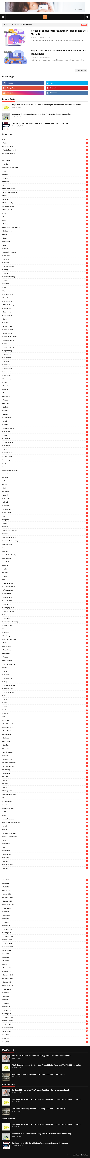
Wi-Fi (45, 847)
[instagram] (23, 93)
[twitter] (67, 83)
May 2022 (45, 1042)
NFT (45, 579)
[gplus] (23, 88)
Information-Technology (45, 470)
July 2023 (45, 992)
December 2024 (45, 936)
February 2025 (45, 929)
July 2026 (45, 880)
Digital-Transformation (45, 336)
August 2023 (45, 989)
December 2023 (45, 975)
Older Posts (81, 70)
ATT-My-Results (45, 210)
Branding (45, 259)
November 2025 (45, 897)
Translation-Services (45, 794)
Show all (84, 25)
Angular (45, 178)
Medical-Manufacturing (45, 541)
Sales (45, 699)
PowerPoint (45, 653)
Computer (45, 273)
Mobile (45, 551)
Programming (45, 660)
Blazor (45, 238)
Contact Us (84, 1155)
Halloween (45, 432)
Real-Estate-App (45, 678)
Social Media (45, 731)
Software (45, 738)
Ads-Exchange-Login (45, 150)
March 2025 (45, 926)
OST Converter (45, 600)
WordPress (45, 850)
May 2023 (45, 999)
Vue (45, 815)
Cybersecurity (45, 301)
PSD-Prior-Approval (45, 664)
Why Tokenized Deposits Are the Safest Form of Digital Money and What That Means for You (46, 105)
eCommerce (45, 358)
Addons (45, 143)
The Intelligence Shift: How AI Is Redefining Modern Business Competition (40, 123)
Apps (45, 196)
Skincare (45, 720)
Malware (45, 527)
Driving (45, 343)
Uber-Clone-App (45, 801)
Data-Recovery (45, 308)
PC (45, 615)
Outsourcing (45, 604)
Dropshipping (45, 351)
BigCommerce (45, 231)
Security (45, 706)
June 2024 (45, 954)
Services (45, 713)
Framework (45, 396)
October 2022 (45, 1024)
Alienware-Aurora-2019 (45, 167)
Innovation (45, 474)
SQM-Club (45, 748)
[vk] (67, 93)
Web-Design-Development (45, 822)
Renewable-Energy (45, 685)
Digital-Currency (45, 326)
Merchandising (45, 544)
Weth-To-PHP (45, 840)
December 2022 (45, 1017)
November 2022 (45, 1021)
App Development (45, 189)
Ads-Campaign (45, 146)
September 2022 (45, 1028)
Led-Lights (45, 498)
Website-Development (45, 836)
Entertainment (45, 368)
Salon (45, 703)
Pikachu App (45, 636)
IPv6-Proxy (45, 491)
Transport (45, 798)
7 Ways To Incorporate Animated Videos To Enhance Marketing (59, 32)
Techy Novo (35, 37)
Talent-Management (45, 762)
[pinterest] (67, 88)
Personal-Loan (45, 625)
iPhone (45, 484)
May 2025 (45, 918)
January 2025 (45, 933)
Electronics (45, 365)
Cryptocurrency (45, 294)
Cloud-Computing (45, 266)
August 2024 (45, 950)
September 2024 (45, 947)
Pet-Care (45, 629)
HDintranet (45, 439)
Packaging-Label (45, 608)
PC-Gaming (45, 618)
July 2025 (45, 911)
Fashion (45, 389)
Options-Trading (45, 597)
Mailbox (45, 523)
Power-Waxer (45, 650)
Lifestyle (45, 502)
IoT (45, 481)
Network (45, 572)
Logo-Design (45, 512)
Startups (45, 755)
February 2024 (45, 968)
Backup (45, 224)
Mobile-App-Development (45, 555)
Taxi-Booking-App (45, 766)
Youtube (45, 868)
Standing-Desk (45, 752)
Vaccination (45, 805)
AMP (45, 171)
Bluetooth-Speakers (45, 252)
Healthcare (45, 446)
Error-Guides (45, 372)
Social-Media (45, 734)
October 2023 (45, 982)
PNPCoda (45, 643)
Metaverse (45, 548)
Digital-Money (45, 333)
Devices (45, 319)
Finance (45, 393)
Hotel (45, 463)
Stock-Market (45, 759)
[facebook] (23, 83)
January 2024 (45, 971)
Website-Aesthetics (45, 833)
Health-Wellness (45, 442)
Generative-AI (45, 417)
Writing (45, 861)
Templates (45, 773)
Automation (45, 217)
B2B (45, 220)
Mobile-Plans (45, 562)
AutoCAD (45, 213)
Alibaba (45, 164)
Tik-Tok (45, 777)
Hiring (45, 449)
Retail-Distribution (45, 692)
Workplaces (45, 854)
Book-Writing (45, 255)
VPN (45, 812)
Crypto (45, 291)
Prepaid (45, 657)
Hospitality (45, 460)
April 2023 (45, 1003)
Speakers (45, 745)
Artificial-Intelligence (45, 203)
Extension (45, 386)
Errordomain (45, 375)
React (45, 671)
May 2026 (45, 883)
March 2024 (45, 964)
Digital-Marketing (45, 329)
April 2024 (45, 961)
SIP (45, 717)
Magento (45, 520)
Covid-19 (45, 284)
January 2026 (45, 894)
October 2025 (45, 901)
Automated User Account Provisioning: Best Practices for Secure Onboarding (41, 114)
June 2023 (45, 996)
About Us (76, 1155)
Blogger (45, 248)
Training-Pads (45, 791)
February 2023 (45, 1010)
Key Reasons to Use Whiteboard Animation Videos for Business (58, 52)
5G (45, 139)
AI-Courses (45, 160)
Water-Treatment (45, 819)
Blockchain (45, 241)
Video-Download (45, 808)
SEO (45, 710)
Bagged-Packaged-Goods (45, 227)
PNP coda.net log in (45, 639)
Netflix (45, 569)
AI (45, 157)
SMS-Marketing (45, 727)
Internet (45, 477)
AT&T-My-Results (45, 206)
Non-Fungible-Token (45, 583)
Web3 (45, 826)
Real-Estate (45, 674)
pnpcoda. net (45, 646)
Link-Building (45, 509)
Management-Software (45, 530)
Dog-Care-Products (45, 340)
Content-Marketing (45, 277)
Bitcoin (45, 234)
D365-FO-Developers (45, 305)
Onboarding (45, 593)
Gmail (45, 421)
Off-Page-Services (45, 586)
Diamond (45, 322)
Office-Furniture (45, 590)
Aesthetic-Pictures (45, 153)
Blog (45, 245)
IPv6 (45, 488)
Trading (45, 787)
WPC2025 (45, 858)
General (45, 414)
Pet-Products (45, 632)
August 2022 (45, 1031)
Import (45, 467)
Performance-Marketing (45, 622)
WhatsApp (45, 843)
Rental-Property (45, 689)
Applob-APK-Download (45, 192)
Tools (45, 780)
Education (45, 361)
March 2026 (45, 890)
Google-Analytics (45, 428)
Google (45, 424)
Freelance (45, 400)
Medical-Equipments (45, 537)
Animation (45, 182)
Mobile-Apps (45, 558)
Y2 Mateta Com (45, 865)
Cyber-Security (45, 298)
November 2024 (45, 940)
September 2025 (45, 904)
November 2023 (45, 978)
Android (45, 174)
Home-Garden (45, 453)
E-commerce (45, 354)
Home (69, 1155)
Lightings (45, 505)
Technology (45, 769)
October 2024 (45, 943)
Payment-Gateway (45, 611)
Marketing (45, 534)
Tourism (45, 784)
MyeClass (45, 565)
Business (45, 263)
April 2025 (45, 922)
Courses (45, 280)
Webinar (45, 829)
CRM (45, 287)
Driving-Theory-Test (45, 347)
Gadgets (45, 407)
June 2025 (45, 915)
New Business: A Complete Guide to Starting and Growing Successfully (38, 1074)
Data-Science (45, 312)
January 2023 (45, 1014)
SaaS (45, 696)
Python (45, 667)
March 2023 (45, 1006)
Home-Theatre (45, 456)
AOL (45, 185)
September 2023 (45, 985)
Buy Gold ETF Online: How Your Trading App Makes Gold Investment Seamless (41, 1056)
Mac (45, 516)
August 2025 (45, 908)
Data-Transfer (45, 315)
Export (45, 382)
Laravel (45, 495)
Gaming (45, 410)
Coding (45, 270)
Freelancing (45, 403)
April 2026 (45, 887)
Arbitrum (45, 199)
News (45, 576)
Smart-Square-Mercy (45, 724)
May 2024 (45, 957)
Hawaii (45, 435)
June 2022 (45, 1038)
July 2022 (45, 1035)
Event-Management (45, 379)
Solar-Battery (45, 741)
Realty (45, 681)
